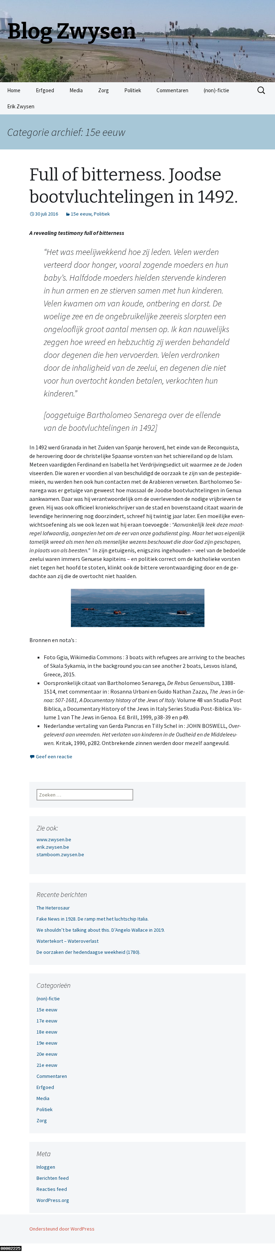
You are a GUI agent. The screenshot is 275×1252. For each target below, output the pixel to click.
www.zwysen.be (54, 839)
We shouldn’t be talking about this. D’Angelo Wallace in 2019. (101, 930)
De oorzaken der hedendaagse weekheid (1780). (88, 952)
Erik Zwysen (20, 106)
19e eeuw (47, 1043)
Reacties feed (52, 1189)
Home (13, 90)
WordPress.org (53, 1200)
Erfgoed (45, 90)
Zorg (103, 90)
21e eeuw (47, 1065)
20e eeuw (47, 1054)
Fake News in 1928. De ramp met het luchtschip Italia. (93, 919)
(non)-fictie (216, 90)
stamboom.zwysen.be (60, 854)
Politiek (132, 90)
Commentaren (172, 90)
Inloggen (46, 1167)
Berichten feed (53, 1178)
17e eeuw (47, 1020)
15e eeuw (81, 214)
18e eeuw (47, 1032)
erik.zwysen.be (53, 847)
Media (76, 90)
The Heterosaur (53, 908)
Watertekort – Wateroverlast (67, 941)
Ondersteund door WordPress (62, 1229)
